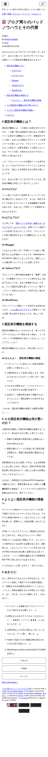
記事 (4, 14)
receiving (24, 698)
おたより (17, 14)
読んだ (25, 660)
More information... (10, 682)
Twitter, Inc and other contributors (30, 693)
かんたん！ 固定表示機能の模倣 (26, 100)
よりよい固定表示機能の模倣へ (20, 110)
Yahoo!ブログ (18, 85)
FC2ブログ (17, 71)
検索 (9, 14)
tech (6, 43)
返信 (25, 668)
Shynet (20, 695)
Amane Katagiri (17, 691)
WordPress (17, 90)
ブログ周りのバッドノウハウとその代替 (17, 689)
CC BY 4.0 (6, 691)
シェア (25, 676)
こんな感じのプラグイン (21, 310)
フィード (26, 14)
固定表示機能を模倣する (18, 95)
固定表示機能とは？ (16, 66)
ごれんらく (36, 14)
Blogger (15, 81)
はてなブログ (18, 76)
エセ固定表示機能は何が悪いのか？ (22, 105)
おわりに (11, 115)
